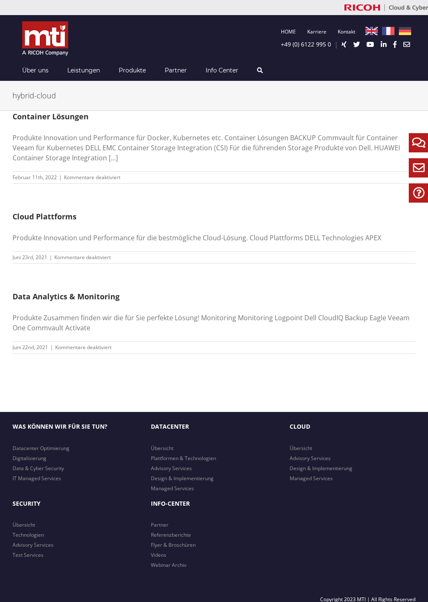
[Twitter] (356, 44)
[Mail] (406, 44)
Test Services (28, 554)
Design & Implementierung (182, 478)
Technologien (28, 534)
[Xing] (344, 44)
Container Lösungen (51, 116)
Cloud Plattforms (44, 216)
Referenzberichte (171, 534)
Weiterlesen (401, 177)
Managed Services (172, 488)
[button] (259, 70)
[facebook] (395, 44)
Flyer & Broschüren (173, 544)
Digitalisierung (29, 458)
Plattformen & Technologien (183, 458)
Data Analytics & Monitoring (66, 296)
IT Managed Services (37, 478)
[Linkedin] (383, 44)
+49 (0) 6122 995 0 (306, 44)
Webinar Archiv (168, 565)
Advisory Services (171, 468)
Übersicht (162, 448)
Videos (158, 554)
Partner (159, 524)
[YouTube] (370, 44)
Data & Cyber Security (38, 468)
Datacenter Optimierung (41, 448)
